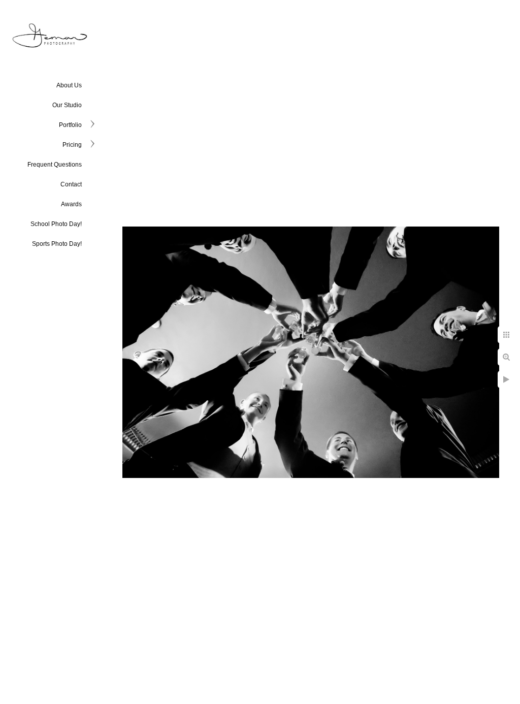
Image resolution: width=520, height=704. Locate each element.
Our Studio (67, 105)
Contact (71, 184)
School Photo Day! (56, 224)
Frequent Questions (54, 164)
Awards (71, 204)
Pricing (72, 144)
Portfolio (70, 125)
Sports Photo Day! (57, 243)
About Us (69, 85)
